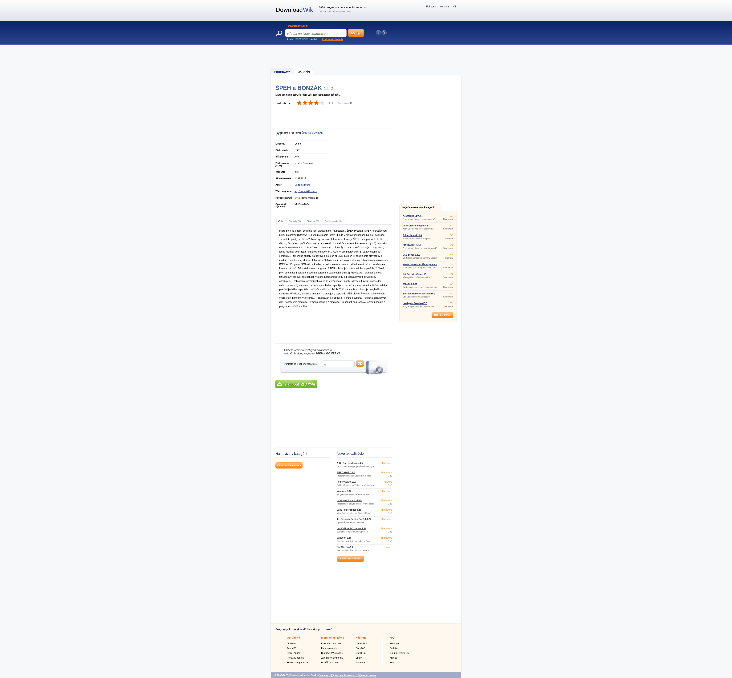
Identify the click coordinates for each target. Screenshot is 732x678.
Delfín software (302, 185)
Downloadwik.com (298, 26)
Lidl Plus (291, 643)
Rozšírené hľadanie (332, 39)
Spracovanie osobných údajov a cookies (354, 675)
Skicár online (293, 653)
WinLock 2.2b (344, 537)
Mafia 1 (393, 662)
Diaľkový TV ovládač (332, 653)
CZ (454, 6)
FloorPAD (360, 648)
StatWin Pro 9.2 (345, 547)
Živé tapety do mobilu (332, 657)
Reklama (431, 6)
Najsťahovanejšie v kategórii (418, 207)
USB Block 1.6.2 (411, 254)
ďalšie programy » (442, 315)
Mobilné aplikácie (332, 637)
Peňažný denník (295, 657)
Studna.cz (324, 675)
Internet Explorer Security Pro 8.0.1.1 (419, 294)
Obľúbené (293, 637)
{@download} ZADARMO (296, 384)
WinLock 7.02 (344, 491)
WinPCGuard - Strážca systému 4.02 (420, 265)
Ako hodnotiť (343, 103)
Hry (392, 637)
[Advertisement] (366, 56)
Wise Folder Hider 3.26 (349, 509)
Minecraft (394, 643)
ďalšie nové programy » (289, 465)
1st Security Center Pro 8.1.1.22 (354, 519)
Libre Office (361, 643)
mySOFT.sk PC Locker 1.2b (351, 528)
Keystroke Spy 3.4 (413, 216)
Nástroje (361, 637)
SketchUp (361, 653)
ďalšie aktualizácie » (350, 558)
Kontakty (444, 6)
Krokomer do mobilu (331, 643)
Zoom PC (292, 648)
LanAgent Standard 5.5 (349, 500)
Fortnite (394, 648)
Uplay (359, 657)
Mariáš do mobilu (330, 662)
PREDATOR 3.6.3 (346, 472)
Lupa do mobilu (329, 648)
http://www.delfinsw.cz (306, 191)
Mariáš (393, 657)
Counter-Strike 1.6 (399, 653)
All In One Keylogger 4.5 (350, 463)
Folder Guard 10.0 (346, 482)
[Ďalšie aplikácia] (384, 33)
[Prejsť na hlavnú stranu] (295, 14)
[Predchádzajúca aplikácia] (378, 33)
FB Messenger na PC (298, 662)
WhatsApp (361, 662)
